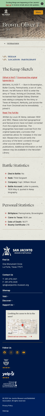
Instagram (11, 352)
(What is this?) (9, 77)
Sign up (8, 5)
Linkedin (17, 352)
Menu (38, 12)
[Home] (6, 12)
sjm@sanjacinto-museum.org (16, 285)
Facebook (4, 352)
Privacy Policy (8, 406)
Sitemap (6, 411)
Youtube (23, 352)
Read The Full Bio (10, 113)
